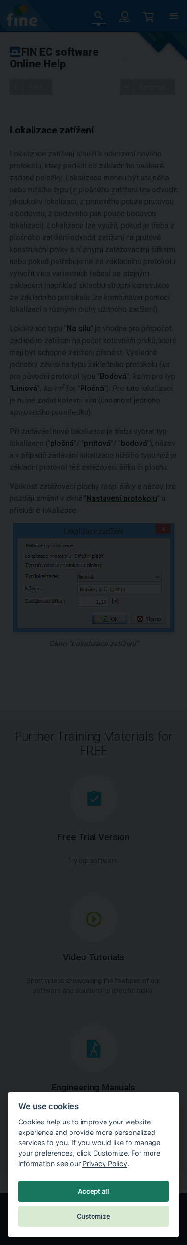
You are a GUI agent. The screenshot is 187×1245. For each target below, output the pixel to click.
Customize (93, 1216)
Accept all (93, 1191)
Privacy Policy (104, 1163)
